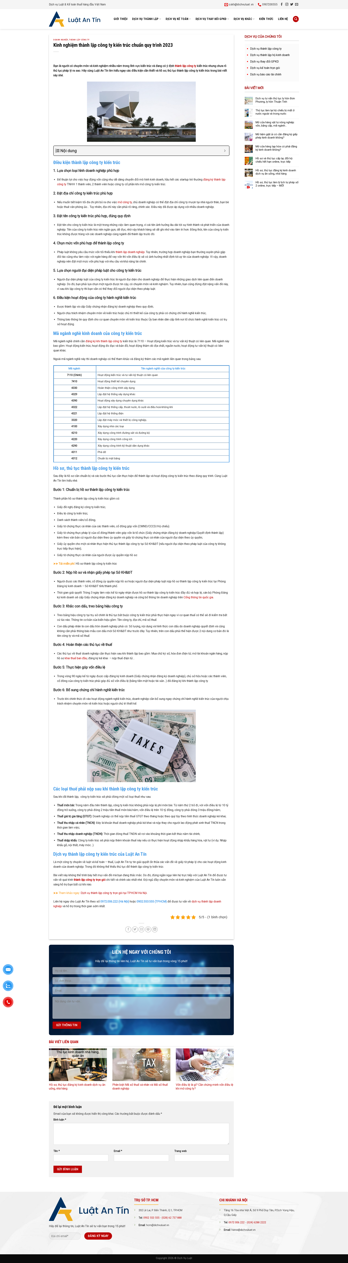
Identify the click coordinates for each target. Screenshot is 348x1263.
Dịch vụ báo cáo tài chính (265, 74)
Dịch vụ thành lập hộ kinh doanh (270, 55)
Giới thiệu (120, 19)
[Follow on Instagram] (286, 4)
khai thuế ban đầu (76, 658)
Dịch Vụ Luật (184, 1258)
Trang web (180, 1151)
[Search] (296, 19)
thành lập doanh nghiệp (130, 252)
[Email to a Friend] (141, 929)
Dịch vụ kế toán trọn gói (265, 68)
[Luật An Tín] (74, 19)
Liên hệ (283, 19)
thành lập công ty (185, 66)
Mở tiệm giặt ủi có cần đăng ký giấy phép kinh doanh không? (276, 136)
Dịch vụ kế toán (177, 19)
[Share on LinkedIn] (155, 929)
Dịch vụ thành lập (145, 19)
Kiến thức (266, 19)
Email (118, 1151)
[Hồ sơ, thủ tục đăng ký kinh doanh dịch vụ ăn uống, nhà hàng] (78, 1064)
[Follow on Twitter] (291, 4)
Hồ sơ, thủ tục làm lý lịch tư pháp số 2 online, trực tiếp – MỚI (277, 184)
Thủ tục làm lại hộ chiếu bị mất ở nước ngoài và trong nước (275, 112)
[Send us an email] (296, 4)
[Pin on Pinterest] (148, 929)
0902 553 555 (151, 1217)
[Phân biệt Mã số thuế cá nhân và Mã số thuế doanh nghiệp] (141, 1064)
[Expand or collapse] (225, 151)
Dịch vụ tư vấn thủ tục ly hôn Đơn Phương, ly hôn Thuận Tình (275, 100)
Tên (56, 1151)
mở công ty (125, 202)
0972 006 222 (237, 1222)
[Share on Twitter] (135, 929)
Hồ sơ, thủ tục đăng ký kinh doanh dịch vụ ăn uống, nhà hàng (276, 172)
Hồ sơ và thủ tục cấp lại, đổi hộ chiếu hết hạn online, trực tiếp (274, 160)
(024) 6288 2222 (256, 1222)
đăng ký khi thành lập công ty (104, 341)
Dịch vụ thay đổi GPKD (264, 61)
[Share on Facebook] (128, 929)
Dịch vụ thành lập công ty (266, 48)
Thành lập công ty (79, 40)
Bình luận (59, 1119)
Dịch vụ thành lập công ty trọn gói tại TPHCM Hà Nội (114, 893)
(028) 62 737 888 (172, 1217)
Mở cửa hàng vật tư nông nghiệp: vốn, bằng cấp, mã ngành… (275, 124)
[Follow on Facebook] (281, 4)
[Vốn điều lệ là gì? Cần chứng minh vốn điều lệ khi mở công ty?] (205, 1064)
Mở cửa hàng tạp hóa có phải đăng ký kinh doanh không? (276, 148)
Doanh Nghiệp (60, 40)
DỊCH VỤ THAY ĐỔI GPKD (211, 19)
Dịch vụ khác (243, 19)
